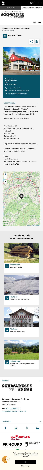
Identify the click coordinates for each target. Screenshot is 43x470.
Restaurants (25, 28)
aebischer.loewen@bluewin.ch (18, 91)
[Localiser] (37, 41)
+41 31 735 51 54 (14, 88)
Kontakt (5, 381)
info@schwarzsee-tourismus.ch (14, 411)
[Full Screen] (5, 181)
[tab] (21, 103)
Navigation (6, 421)
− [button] (5, 177)
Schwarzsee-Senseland (10, 28)
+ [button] (5, 174)
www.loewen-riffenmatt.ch (17, 93)
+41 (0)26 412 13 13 (12, 408)
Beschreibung (9, 103)
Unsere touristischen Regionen (31, 7)
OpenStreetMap (36, 225)
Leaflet (28, 225)
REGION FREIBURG (10, 7)
